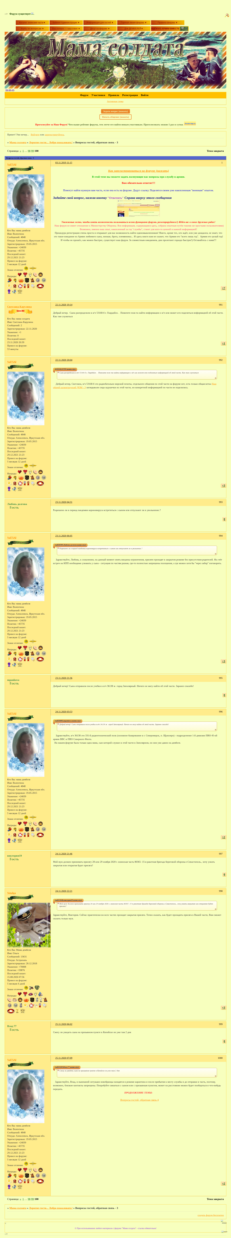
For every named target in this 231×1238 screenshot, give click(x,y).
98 (29, 150)
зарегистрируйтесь (54, 134)
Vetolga (11, 892)
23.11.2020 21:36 (63, 678)
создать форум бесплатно (211, 1215)
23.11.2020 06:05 (63, 535)
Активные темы (115, 101)
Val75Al (11, 164)
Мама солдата (17, 142)
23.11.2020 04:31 (63, 502)
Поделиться (54, 164)
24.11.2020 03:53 (63, 711)
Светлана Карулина (19, 306)
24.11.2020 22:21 (63, 891)
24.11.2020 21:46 (63, 853)
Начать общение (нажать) (115, 117)
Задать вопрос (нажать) (115, 111)
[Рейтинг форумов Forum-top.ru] (190, 124)
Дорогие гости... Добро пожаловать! (51, 142)
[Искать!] (227, 15)
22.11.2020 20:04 (63, 360)
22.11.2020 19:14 (63, 304)
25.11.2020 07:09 (63, 1058)
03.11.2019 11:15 (63, 162)
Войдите (35, 134)
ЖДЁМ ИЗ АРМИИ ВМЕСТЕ (165, 28)
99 (32, 150)
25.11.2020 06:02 (63, 1024)
